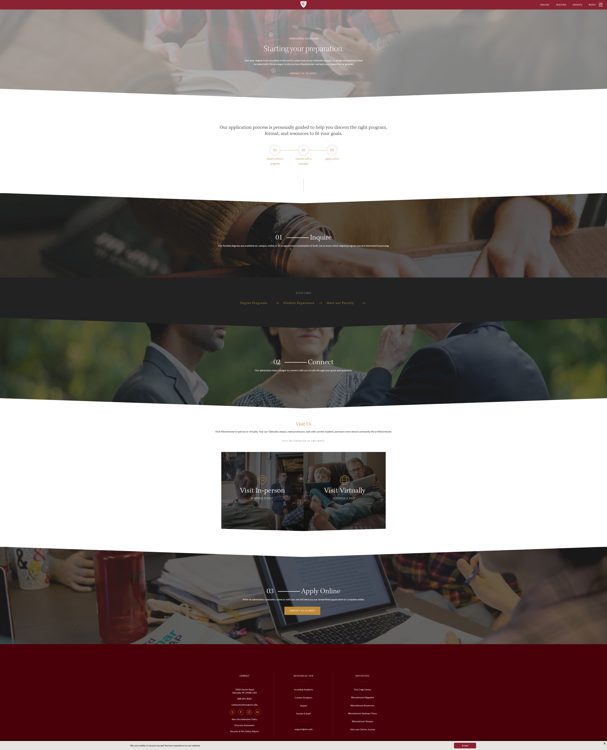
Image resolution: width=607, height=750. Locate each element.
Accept (465, 745)
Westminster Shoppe (362, 721)
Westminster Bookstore (362, 705)
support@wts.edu (304, 729)
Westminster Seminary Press (362, 713)
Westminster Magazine (362, 697)
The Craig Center (362, 689)
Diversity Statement (244, 725)
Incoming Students (303, 689)
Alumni (303, 705)
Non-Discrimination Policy (244, 719)
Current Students (303, 697)
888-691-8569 (244, 698)
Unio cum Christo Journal (362, 729)
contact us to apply (302, 610)
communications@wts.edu (244, 704)
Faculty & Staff (303, 713)
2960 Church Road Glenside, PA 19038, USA (244, 691)
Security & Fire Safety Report (244, 731)
